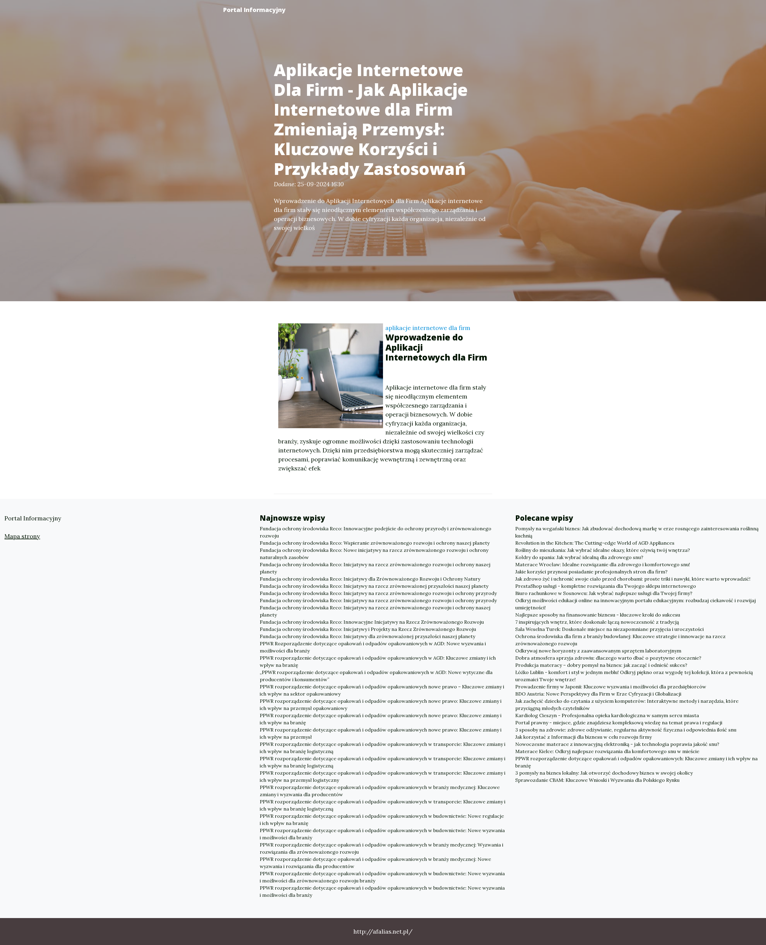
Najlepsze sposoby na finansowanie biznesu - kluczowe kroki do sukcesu (597, 615)
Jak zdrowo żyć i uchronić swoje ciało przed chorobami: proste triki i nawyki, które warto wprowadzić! (632, 579)
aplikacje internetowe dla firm (427, 327)
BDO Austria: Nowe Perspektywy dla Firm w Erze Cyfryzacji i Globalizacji (598, 694)
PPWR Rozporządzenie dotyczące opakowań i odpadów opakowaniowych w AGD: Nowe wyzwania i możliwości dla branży (373, 647)
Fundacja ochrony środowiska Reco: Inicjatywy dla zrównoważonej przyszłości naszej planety (367, 636)
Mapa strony (22, 536)
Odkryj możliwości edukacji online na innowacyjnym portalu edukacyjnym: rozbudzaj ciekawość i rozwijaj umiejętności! (635, 604)
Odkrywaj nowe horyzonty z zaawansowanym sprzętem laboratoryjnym (598, 651)
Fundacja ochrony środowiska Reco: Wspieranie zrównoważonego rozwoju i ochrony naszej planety (375, 543)
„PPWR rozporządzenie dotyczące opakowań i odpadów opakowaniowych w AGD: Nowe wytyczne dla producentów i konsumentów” (376, 675)
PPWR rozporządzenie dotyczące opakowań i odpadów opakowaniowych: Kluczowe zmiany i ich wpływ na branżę (636, 762)
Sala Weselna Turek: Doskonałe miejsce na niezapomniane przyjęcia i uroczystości (609, 629)
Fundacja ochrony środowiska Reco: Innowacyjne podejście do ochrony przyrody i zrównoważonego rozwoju (375, 532)
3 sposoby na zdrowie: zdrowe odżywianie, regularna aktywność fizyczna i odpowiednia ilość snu (625, 730)
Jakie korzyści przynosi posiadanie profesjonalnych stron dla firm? (591, 572)
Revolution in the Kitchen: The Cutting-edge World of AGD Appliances (594, 543)
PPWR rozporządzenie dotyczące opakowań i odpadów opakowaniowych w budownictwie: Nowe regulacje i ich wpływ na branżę (382, 819)
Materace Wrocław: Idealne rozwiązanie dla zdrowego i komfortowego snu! (602, 564)
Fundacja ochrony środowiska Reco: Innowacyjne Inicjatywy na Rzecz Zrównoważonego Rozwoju (372, 622)
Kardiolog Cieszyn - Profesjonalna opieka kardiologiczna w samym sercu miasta (607, 715)
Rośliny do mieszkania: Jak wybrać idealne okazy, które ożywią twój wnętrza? (602, 550)
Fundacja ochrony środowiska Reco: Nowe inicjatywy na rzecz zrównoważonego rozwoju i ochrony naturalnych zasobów (374, 553)
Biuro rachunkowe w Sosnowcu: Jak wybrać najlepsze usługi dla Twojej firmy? (603, 593)
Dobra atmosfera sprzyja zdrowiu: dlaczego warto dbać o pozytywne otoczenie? (608, 658)
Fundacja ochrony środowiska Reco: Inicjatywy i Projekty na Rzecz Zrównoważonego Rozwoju (368, 629)
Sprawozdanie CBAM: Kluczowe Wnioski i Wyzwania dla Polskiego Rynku (597, 780)
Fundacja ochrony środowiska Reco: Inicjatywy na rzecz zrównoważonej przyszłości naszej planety (374, 586)
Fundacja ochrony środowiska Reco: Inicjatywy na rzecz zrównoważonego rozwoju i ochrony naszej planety (375, 568)
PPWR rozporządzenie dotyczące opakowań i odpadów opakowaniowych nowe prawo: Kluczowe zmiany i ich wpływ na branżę (380, 719)
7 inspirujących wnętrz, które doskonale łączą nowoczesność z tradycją (597, 622)
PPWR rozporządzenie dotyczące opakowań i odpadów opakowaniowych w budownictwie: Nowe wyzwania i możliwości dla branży (382, 833)
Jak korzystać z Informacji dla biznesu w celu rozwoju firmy (583, 737)
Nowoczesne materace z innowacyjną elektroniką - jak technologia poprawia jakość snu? (617, 744)
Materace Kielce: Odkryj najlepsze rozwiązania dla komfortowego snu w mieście (607, 751)
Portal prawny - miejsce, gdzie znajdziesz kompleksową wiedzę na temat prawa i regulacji (618, 723)
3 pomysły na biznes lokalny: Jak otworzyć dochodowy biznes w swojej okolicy (604, 773)
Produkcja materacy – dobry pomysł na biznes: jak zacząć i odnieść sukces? (601, 665)
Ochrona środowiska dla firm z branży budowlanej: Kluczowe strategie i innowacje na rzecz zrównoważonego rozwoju (620, 639)
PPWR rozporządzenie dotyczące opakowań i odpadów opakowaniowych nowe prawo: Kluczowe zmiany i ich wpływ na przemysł (380, 733)
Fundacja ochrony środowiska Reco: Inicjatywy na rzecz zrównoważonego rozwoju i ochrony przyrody (378, 593)
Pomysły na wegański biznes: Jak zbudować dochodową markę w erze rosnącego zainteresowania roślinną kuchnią (637, 532)
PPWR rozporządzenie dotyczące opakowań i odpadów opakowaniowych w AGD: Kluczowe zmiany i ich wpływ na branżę (378, 661)
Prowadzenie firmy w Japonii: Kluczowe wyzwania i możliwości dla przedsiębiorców (610, 687)
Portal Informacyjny (254, 10)
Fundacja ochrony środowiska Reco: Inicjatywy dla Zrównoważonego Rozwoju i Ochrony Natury (370, 579)
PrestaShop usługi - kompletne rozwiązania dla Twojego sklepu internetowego (605, 586)
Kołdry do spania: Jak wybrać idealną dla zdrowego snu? (579, 557)
